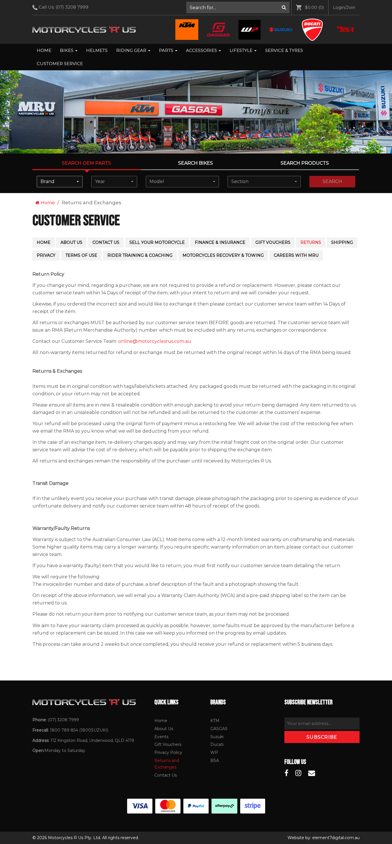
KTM (215, 720)
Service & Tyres (284, 50)
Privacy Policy (168, 752)
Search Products (305, 163)
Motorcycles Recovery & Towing (223, 255)
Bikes (67, 50)
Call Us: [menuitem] (63, 7)
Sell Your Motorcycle (157, 242)
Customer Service (60, 63)
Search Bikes (195, 163)
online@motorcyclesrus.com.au (154, 341)
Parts (166, 50)
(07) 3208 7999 (72, 7)
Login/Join (344, 7)
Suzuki (217, 736)
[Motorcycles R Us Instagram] (298, 773)
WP (214, 752)
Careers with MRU (296, 255)
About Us (71, 242)
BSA (214, 760)
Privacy (46, 255)
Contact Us (105, 242)
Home (44, 50)
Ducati (217, 744)
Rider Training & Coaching (139, 255)
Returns (310, 242)
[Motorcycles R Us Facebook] (286, 773)
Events (161, 736)
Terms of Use (81, 255)
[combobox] (60, 181)
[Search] (284, 7)
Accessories (202, 50)
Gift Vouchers (272, 242)
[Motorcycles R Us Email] (311, 773)
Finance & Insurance (220, 242)
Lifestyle (242, 50)
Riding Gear (132, 50)
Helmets (97, 50)
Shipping (342, 242)
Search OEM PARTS (86, 163)
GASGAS (219, 728)
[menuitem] (238, 7)
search (332, 181)
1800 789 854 (64, 730)
